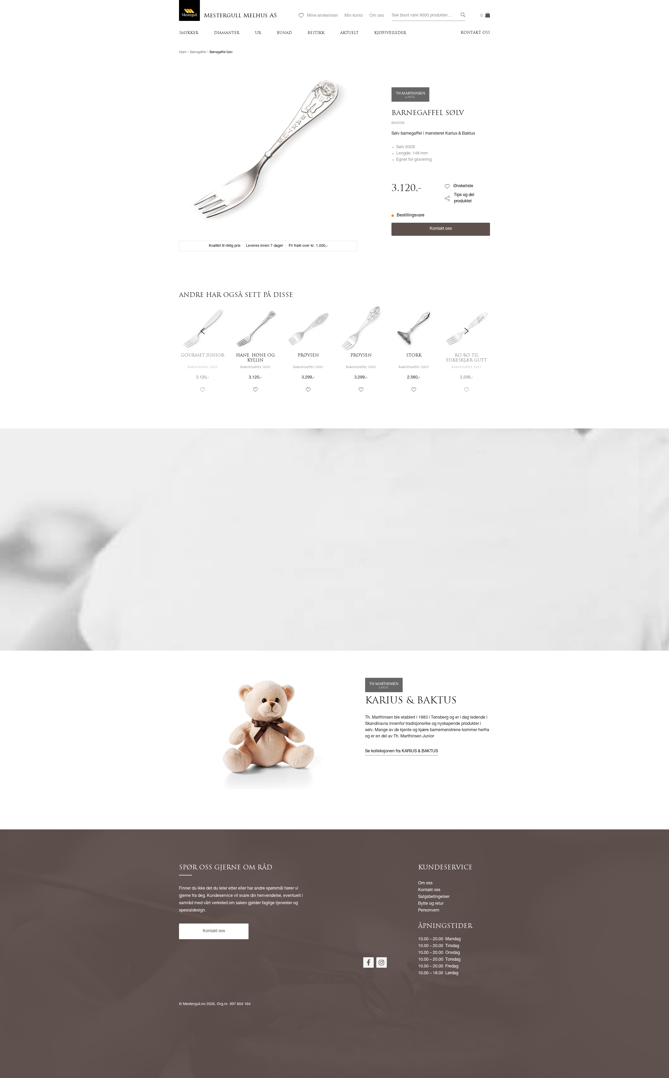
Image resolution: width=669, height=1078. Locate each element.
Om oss (377, 16)
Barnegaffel (198, 52)
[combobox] (428, 16)
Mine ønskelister (322, 16)
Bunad (284, 33)
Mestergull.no (194, 1004)
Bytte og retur (430, 904)
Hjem (182, 52)
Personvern (428, 911)
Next (466, 353)
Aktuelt (349, 33)
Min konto (353, 16)
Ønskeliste (463, 186)
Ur (258, 33)
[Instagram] (381, 962)
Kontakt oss (475, 33)
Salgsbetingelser (433, 897)
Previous (202, 353)
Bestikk (316, 33)
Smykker (188, 33)
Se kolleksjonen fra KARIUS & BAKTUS (401, 751)
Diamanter (226, 33)
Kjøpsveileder (390, 33)
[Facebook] (368, 962)
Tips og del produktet (464, 198)
